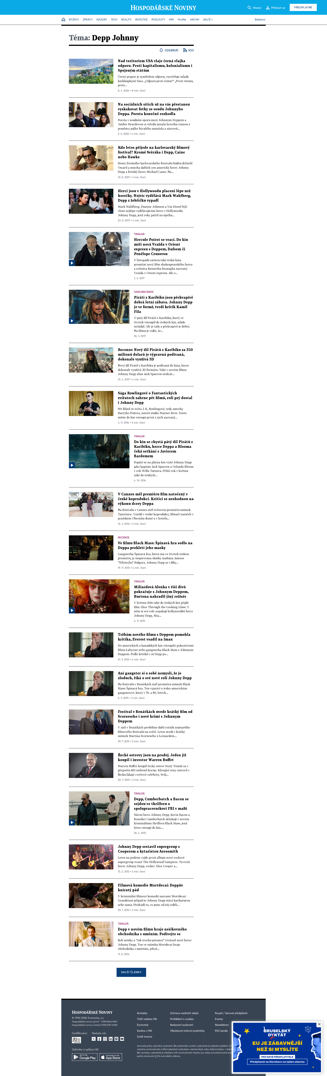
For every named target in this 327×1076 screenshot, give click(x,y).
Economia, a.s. (96, 1018)
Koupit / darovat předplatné (231, 1013)
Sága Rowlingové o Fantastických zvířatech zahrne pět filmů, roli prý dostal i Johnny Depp (155, 398)
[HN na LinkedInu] (111, 1039)
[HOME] (63, 19)
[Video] (72, 263)
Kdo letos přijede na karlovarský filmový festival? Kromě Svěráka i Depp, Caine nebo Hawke (154, 152)
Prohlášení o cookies (182, 1019)
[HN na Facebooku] (99, 1039)
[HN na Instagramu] (105, 1039)
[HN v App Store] (110, 1057)
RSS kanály (221, 1031)
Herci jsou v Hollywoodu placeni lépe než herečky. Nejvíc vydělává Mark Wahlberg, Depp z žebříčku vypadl (154, 196)
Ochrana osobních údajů (184, 1013)
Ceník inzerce (144, 1036)
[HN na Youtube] (122, 1039)
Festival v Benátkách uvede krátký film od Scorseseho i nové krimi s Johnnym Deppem (155, 716)
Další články (131, 972)
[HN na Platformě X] (94, 1039)
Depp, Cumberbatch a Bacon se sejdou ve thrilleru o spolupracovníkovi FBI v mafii (161, 804)
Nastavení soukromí (181, 1025)
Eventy (219, 1019)
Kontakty (142, 1013)
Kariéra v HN (144, 1031)
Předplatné (303, 7)
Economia (142, 1025)
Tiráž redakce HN (147, 1019)
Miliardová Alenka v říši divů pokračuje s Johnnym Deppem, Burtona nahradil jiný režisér (161, 592)
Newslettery (222, 1025)
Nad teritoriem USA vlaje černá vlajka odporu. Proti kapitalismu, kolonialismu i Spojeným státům (155, 66)
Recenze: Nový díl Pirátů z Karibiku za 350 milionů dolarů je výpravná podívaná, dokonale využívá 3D (155, 354)
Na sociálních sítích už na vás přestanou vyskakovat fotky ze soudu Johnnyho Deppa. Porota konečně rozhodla (154, 109)
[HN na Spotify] (116, 1039)
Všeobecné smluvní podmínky (187, 1031)
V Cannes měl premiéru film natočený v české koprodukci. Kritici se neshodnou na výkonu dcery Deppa (156, 499)
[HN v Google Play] (84, 1057)
